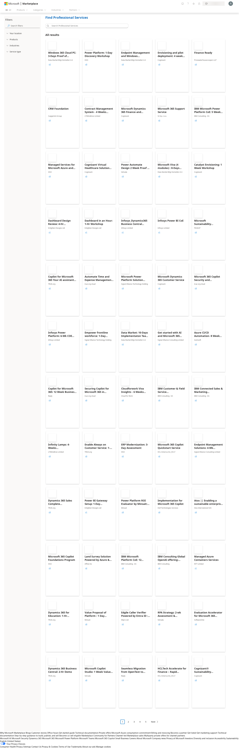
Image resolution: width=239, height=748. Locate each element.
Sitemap (27, 746)
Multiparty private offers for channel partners (164, 735)
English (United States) (10, 741)
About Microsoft (144, 738)
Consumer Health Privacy (11, 746)
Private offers (105, 732)
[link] (62, 65)
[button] (47, 25)
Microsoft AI (5, 738)
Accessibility (220, 738)
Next (153, 721)
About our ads (88, 746)
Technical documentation (86, 732)
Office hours (52, 732)
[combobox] (87, 26)
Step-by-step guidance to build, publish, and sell (37, 735)
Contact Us (36, 746)
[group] (49, 64)
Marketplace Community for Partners (98, 735)
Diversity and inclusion (203, 738)
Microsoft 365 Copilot (105, 738)
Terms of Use (65, 746)
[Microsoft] (11, 3)
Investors (189, 738)
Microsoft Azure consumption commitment (131, 732)
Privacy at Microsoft (175, 738)
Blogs (28, 732)
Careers (132, 738)
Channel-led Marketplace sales (129, 735)
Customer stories (39, 732)
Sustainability (232, 738)
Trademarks (76, 746)
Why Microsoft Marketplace (12, 732)
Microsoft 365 (48, 738)
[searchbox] (25, 26)
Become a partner (179, 732)
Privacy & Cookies (50, 746)
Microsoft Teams (86, 738)
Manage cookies (103, 746)
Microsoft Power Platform (67, 738)
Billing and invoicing (160, 732)
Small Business (122, 738)
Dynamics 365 (35, 738)
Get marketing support (207, 732)
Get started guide (67, 732)
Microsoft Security (20, 738)
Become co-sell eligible (70, 735)
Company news (159, 738)
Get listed (191, 732)
